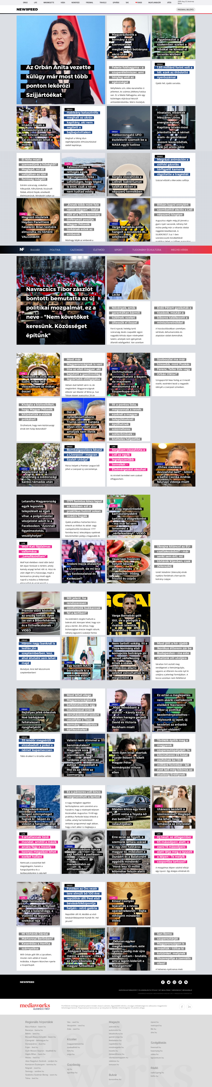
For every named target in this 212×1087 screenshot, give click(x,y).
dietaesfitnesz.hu (116, 1054)
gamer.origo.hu (116, 1037)
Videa (63, 2)
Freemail (89, 2)
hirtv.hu (70, 1051)
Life (35, 2)
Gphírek (116, 2)
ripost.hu (155, 1022)
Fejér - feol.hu (31, 1047)
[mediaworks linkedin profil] (189, 1007)
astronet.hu (114, 1026)
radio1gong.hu (157, 1072)
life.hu (153, 1029)
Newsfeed (75, 2)
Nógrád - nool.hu (33, 1068)
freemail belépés (186, 9)
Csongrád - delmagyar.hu (36, 1040)
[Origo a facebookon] (163, 982)
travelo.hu (113, 1051)
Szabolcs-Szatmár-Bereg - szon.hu (41, 1075)
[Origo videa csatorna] (180, 982)
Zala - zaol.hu (73, 1029)
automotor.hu (115, 1030)
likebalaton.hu (115, 1040)
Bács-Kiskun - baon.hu (35, 1026)
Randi (139, 2)
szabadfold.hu (73, 1047)
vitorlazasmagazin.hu (118, 1057)
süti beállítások (164, 990)
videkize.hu (114, 1061)
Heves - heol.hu (32, 1057)
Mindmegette (49, 2)
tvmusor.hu (114, 1064)
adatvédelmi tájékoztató (128, 990)
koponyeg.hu (157, 1051)
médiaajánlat (187, 990)
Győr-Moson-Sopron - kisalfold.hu (40, 1051)
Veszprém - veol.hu (76, 1025)
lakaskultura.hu (116, 1033)
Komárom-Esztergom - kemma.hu (40, 1064)
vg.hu (69, 1069)
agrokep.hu (72, 1072)
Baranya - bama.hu (34, 1030)
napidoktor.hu (115, 1044)
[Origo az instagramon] (174, 982)
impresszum (176, 990)
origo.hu (71, 1054)
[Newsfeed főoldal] (27, 982)
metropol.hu (156, 1025)
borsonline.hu (115, 1079)
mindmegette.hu (116, 1047)
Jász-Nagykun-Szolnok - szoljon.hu (41, 1061)
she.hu (154, 1032)
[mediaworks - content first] (35, 1006)
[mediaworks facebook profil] (182, 1007)
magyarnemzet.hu (75, 1044)
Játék (169, 2)
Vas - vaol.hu (73, 1022)
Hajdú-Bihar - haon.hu (35, 1054)
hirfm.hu (154, 1076)
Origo (25, 2)
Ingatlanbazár (154, 2)
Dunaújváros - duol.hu (35, 1044)
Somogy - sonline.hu (34, 1071)
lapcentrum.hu (157, 1058)
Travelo (103, 2)
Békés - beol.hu (32, 1033)
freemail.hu (156, 1047)
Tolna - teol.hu (31, 1078)
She (127, 2)
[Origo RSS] (186, 982)
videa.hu (154, 1054)
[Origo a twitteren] (168, 982)
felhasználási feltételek (147, 990)
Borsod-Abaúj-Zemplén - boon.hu (40, 1037)
